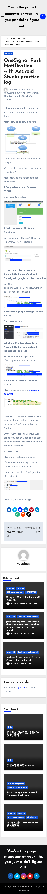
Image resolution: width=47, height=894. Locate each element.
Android (8, 54)
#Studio (7, 99)
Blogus (38, 886)
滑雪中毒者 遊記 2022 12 (20, 765)
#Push (32, 96)
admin (14, 89)
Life (10, 727)
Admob (10, 588)
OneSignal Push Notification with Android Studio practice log (23, 71)
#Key (25, 93)
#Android (11, 93)
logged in (21, 687)
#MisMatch (33, 93)
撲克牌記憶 (31, 592)
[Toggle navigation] (2, 16)
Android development (28, 616)
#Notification (10, 96)
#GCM (19, 93)
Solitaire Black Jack (17, 787)
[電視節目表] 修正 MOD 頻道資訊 (15, 532)
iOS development (15, 592)
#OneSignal (22, 96)
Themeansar (23, 890)
